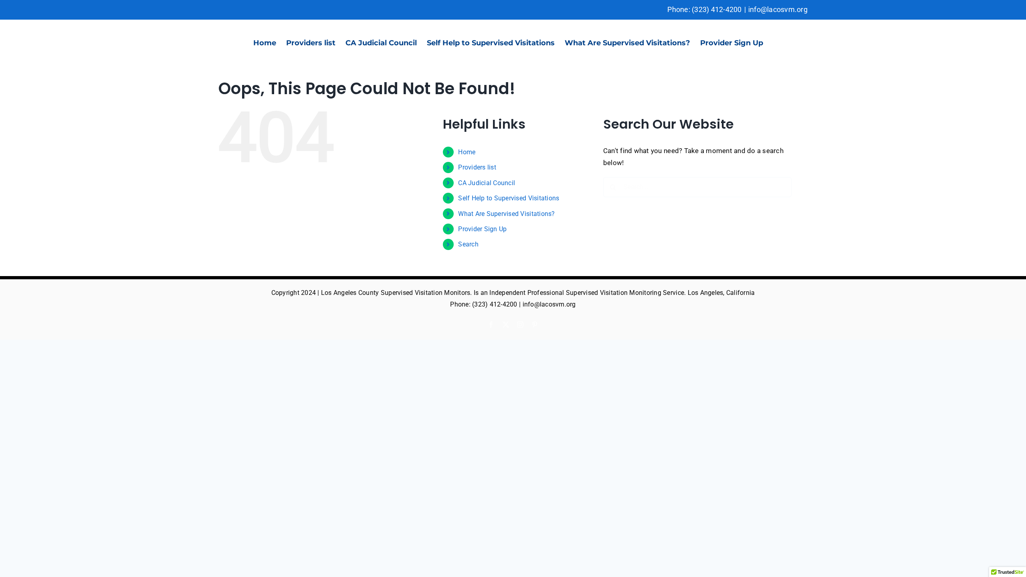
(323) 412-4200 (717, 9)
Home (466, 152)
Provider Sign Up (482, 229)
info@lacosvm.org (778, 9)
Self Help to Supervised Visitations (508, 198)
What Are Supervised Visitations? (506, 214)
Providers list (477, 167)
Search (468, 244)
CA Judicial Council (486, 183)
